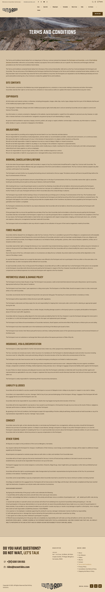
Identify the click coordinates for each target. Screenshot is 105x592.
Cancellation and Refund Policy (87, 569)
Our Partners (90, 7)
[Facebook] (38, 1)
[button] (97, 14)
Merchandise (65, 7)
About (80, 553)
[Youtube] (44, 1)
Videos (80, 557)
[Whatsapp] (47, 1)
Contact (38, 10)
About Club (45, 7)
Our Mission (82, 555)
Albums (80, 560)
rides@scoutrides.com (29, 2)
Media (82, 7)
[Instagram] (41, 1)
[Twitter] (100, 586)
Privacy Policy (82, 566)
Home (38, 7)
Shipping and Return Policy (86, 571)
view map (54, 552)
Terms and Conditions (84, 564)
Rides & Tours (74, 7)
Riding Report (55, 7)
